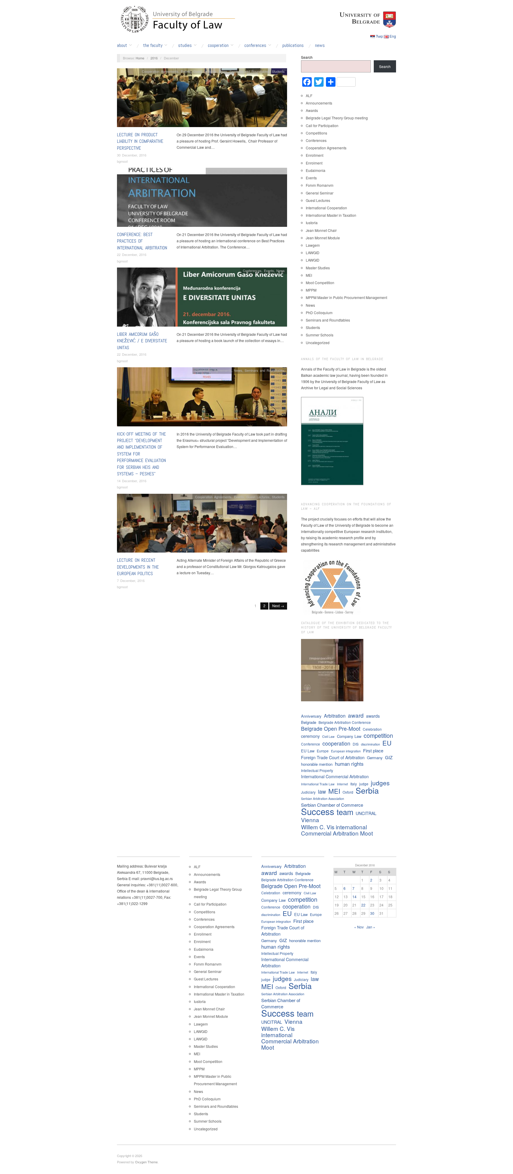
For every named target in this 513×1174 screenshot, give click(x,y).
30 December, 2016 (131, 155)
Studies (185, 45)
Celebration (372, 729)
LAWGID (312, 252)
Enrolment (314, 162)
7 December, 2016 (131, 580)
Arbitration (335, 716)
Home (140, 58)
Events (186, 71)
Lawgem (313, 245)
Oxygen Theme (146, 1161)
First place (373, 750)
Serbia (367, 790)
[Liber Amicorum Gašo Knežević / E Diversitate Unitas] (202, 298)
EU (387, 743)
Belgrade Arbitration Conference (345, 722)
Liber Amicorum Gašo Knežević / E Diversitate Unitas (142, 341)
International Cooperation (326, 207)
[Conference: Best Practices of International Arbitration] (202, 198)
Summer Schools (319, 334)
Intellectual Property (317, 770)
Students (278, 71)
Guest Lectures (204, 71)
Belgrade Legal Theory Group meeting (337, 117)
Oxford (348, 792)
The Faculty (152, 45)
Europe (323, 750)
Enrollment (314, 155)
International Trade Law (318, 784)
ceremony (310, 736)
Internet (342, 784)
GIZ (388, 757)
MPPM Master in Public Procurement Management (346, 297)
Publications (293, 45)
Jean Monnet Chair (321, 230)
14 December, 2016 (131, 480)
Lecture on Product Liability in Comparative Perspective (140, 141)
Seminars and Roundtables (249, 71)
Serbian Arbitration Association (322, 798)
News (320, 45)
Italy (353, 783)
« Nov (359, 926)
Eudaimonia (315, 170)
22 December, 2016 (131, 254)
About (122, 45)
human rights (349, 764)
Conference (310, 743)
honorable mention (316, 764)
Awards (312, 110)
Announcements (319, 102)
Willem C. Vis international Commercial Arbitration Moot (337, 830)
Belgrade (308, 722)
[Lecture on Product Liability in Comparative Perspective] (202, 99)
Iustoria (312, 222)
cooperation (336, 743)
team (345, 812)
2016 (154, 58)
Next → (278, 605)
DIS (356, 743)
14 (354, 896)
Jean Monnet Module (323, 237)
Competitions (316, 132)
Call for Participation (322, 125)
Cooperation (218, 45)
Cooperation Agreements (160, 71)
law (322, 791)
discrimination (370, 744)
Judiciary (308, 792)
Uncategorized (318, 342)
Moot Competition (320, 282)
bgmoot (122, 161)
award (356, 715)
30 (372, 913)
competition (378, 735)
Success (317, 811)
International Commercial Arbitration (335, 776)
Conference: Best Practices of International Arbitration (142, 241)
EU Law (307, 751)
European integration (346, 751)
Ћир (379, 36)
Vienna (310, 820)
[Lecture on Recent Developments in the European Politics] (202, 524)
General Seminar (319, 192)
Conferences (255, 45)
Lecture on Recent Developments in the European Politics (138, 567)
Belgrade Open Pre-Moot (330, 728)
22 (363, 904)
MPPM (311, 289)
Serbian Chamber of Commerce (332, 805)
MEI (309, 275)
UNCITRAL (366, 813)
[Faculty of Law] (176, 18)
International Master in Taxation (331, 215)
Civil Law (328, 736)
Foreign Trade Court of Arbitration (333, 757)
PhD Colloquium (319, 312)
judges (380, 783)
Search (307, 57)
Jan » (370, 926)
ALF (309, 95)
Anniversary (311, 716)
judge (363, 783)
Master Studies (318, 267)
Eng (393, 36)
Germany (375, 757)
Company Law (349, 736)
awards (373, 716)
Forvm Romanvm (319, 185)
